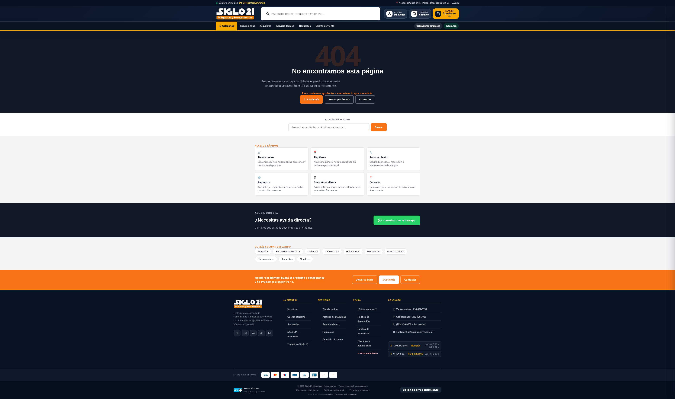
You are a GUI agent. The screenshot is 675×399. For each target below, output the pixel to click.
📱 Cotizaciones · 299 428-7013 (409, 317)
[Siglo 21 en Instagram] (245, 333)
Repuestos (305, 26)
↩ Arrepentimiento (368, 353)
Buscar (379, 127)
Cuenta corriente (325, 26)
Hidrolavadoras (266, 259)
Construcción (332, 251)
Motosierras (373, 251)
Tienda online (247, 26)
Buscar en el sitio (337, 119)
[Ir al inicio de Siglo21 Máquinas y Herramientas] (236, 13)
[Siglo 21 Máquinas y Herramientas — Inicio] (248, 303)
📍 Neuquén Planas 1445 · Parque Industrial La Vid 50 (422, 3)
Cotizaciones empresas (428, 26)
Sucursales (293, 324)
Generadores (353, 251)
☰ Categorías (226, 26)
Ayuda (455, 3)
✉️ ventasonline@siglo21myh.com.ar (413, 332)
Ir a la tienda (311, 99)
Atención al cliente (333, 339)
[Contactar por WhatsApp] (269, 333)
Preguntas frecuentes (359, 390)
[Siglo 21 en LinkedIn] (253, 333)
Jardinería (313, 251)
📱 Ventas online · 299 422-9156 (410, 309)
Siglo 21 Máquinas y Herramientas (320, 386)
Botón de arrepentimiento (421, 390)
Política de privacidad (363, 331)
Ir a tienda (389, 279)
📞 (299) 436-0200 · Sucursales (409, 324)
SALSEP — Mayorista (293, 334)
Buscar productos (339, 99)
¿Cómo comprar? (367, 309)
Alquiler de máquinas (334, 317)
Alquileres (265, 26)
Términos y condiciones (364, 343)
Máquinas (263, 251)
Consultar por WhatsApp (399, 220)
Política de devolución (364, 319)
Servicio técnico (285, 26)
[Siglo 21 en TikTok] (261, 333)
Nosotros (292, 309)
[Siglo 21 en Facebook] (237, 333)
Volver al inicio (365, 279)
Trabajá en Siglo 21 (297, 344)
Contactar (365, 99)
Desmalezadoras (395, 251)
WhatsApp (451, 26)
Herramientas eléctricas (288, 251)
